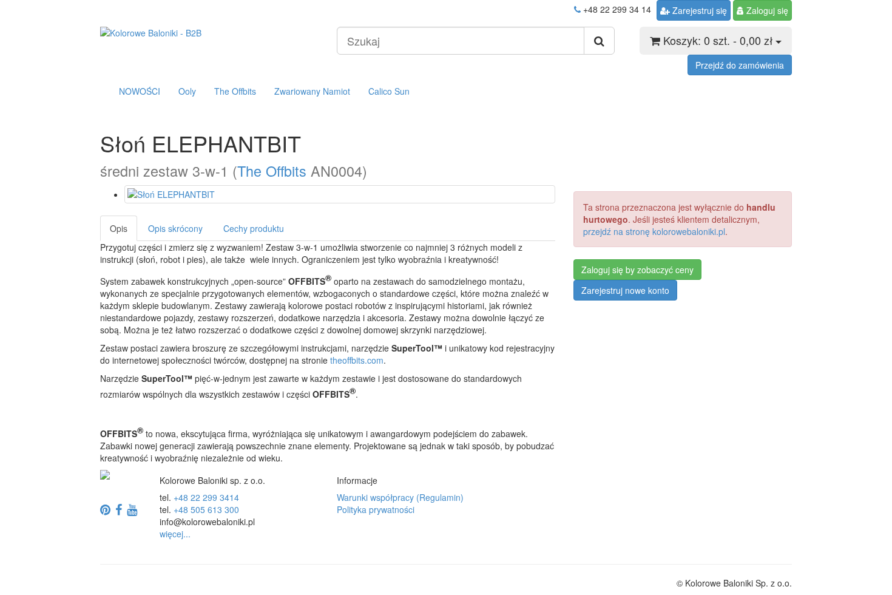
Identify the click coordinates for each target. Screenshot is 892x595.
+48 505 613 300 (206, 509)
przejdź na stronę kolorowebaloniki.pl (654, 231)
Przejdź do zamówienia (739, 65)
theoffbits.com (356, 360)
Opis (118, 228)
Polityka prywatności (375, 509)
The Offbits (235, 91)
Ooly (187, 91)
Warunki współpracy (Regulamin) (400, 497)
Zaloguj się (767, 10)
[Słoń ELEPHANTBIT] (339, 194)
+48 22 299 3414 (206, 497)
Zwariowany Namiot (312, 91)
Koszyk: (716, 40)
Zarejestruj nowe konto (625, 290)
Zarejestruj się (699, 10)
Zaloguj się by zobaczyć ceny (637, 270)
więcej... (175, 534)
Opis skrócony (175, 228)
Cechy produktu (253, 228)
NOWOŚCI (139, 91)
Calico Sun (389, 91)
